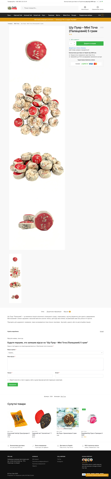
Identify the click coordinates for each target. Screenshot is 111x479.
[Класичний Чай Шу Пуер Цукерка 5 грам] (18, 419)
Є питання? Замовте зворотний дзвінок (97, 475)
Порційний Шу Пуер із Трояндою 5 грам (92, 434)
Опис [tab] (42, 311)
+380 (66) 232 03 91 (21, 1)
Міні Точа (16, 23)
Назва (9, 373)
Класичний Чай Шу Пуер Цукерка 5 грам (18, 434)
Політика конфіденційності (40, 461)
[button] (101, 15)
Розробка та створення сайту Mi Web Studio (20, 475)
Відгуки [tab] (67, 311)
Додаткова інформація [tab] (54, 311)
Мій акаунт (35, 459)
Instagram (60, 461)
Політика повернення (38, 464)
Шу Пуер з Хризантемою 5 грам (66, 433)
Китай (102, 331)
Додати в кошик (90, 43)
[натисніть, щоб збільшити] (37, 54)
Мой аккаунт (85, 9)
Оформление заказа (97, 9)
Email (57, 373)
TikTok (59, 459)
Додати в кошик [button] (18, 440)
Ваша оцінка (11, 349)
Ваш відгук (11, 356)
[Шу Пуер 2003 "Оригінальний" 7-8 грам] (103, 27)
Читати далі (67, 438)
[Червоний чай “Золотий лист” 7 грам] (43, 419)
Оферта (34, 466)
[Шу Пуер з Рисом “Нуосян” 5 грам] (101, 27)
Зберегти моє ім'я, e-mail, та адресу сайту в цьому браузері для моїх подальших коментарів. (35, 380)
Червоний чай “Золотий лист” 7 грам (42, 434)
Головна (10, 23)
